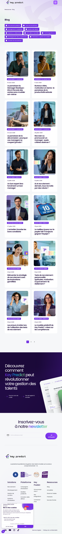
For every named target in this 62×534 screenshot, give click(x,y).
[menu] (55, 2)
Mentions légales (36, 530)
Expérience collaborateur (14, 33)
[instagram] (14, 530)
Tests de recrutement (31, 25)
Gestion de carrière (10, 494)
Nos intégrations (37, 495)
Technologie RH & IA (49, 33)
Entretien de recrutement (15, 40)
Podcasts (49, 497)
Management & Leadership (15, 29)
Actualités (50, 490)
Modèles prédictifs (23, 493)
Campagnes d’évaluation (24, 487)
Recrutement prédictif (14, 25)
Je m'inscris (51, 436)
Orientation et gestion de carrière (41, 37)
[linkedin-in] (6, 530)
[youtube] (10, 530)
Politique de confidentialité (50, 530)
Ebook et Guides (52, 493)
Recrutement (11, 487)
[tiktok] (18, 530)
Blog (48, 487)
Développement (12, 490)
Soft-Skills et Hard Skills (32, 33)
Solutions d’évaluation (11, 499)
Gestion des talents (33, 29)
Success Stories (51, 500)
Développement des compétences (17, 37)
